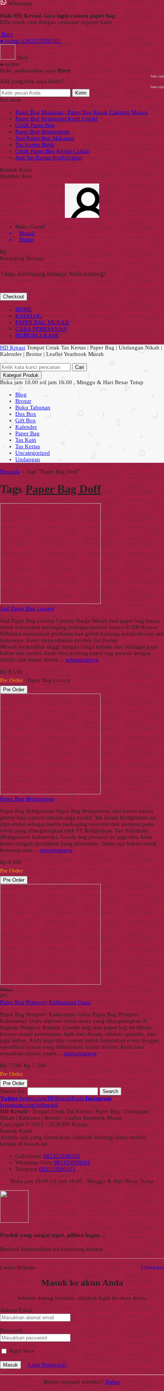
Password (11, 1330)
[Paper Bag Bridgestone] (50, 792)
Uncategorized (32, 453)
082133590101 (72, 1162)
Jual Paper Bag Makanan (44, 138)
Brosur (23, 401)
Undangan (27, 459)
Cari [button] (79, 367)
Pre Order (13, 689)
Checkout (13, 296)
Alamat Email (16, 1310)
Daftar (112, 1382)
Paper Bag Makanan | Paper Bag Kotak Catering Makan (81, 112)
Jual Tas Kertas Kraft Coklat (48, 158)
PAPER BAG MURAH (42, 322)
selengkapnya (82, 660)
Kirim (81, 93)
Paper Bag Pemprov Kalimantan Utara (45, 1002)
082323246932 (61, 1156)
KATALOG (28, 316)
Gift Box (25, 420)
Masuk (10, 1365)
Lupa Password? (47, 1365)
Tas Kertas (27, 446)
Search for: (13, 1091)
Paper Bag (27, 433)
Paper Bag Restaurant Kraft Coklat (56, 119)
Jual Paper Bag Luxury (27, 608)
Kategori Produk (21, 375)
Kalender (26, 427)
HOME (23, 309)
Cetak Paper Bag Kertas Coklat (52, 151)
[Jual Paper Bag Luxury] (50, 602)
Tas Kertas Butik (35, 145)
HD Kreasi (12, 348)
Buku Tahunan (32, 407)
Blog (21, 394)
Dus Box (25, 414)
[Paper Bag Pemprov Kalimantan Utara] (50, 983)
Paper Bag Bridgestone (42, 132)
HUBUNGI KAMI (37, 335)
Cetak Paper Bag (35, 125)
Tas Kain (25, 440)
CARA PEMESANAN (41, 329)
